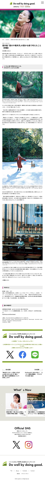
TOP (3, 39)
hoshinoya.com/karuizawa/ (9, 314)
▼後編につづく (5, 280)
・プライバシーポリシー (25, 473)
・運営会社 (18, 473)
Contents (7, 39)
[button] (43, 405)
